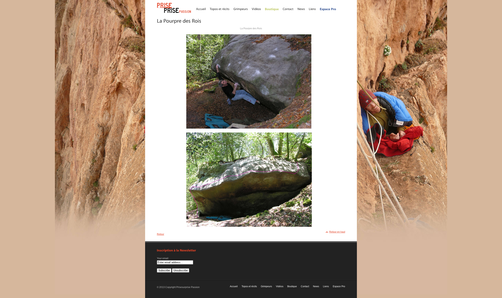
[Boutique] (272, 9)
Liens (326, 286)
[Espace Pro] (328, 9)
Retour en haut (337, 231)
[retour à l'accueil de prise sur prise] (174, 13)
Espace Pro (339, 286)
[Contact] (288, 9)
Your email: (163, 258)
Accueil (234, 286)
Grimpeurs (266, 286)
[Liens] (312, 9)
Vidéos (279, 286)
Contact (305, 286)
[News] (301, 9)
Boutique (292, 286)
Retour (160, 234)
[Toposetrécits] (220, 9)
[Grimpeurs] (241, 9)
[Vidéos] (256, 9)
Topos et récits (249, 286)
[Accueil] (201, 9)
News (316, 286)
